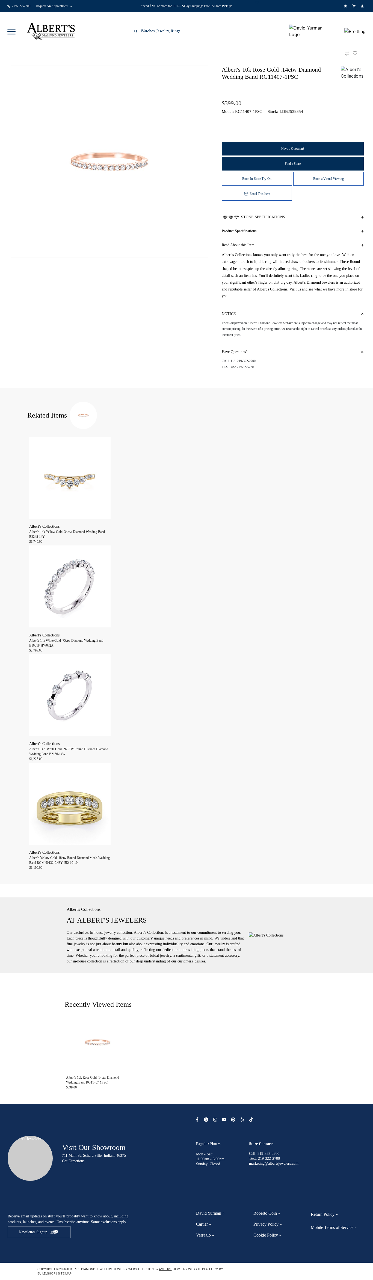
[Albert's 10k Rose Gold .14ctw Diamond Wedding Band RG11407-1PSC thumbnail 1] (109, 161)
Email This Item (260, 194)
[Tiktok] (252, 1119)
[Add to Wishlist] (358, 53)
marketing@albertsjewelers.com (273, 1163)
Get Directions (73, 1161)
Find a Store (293, 164)
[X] (207, 1119)
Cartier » (203, 1224)
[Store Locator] (258, 2)
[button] (11, 31)
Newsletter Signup (33, 1232)
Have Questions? (234, 352)
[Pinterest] (234, 1119)
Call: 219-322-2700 (264, 1154)
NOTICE (229, 314)
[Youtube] (225, 1119)
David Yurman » (210, 1213)
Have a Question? (292, 149)
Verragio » (205, 1235)
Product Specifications (239, 231)
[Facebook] (198, 1119)
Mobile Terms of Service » (334, 1227)
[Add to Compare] (347, 53)
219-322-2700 (246, 361)
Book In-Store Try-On (256, 179)
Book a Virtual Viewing (328, 179)
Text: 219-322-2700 (264, 1158)
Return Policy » (324, 1214)
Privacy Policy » (267, 1224)
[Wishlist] (346, 6)
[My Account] (363, 6)
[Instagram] (216, 1119)
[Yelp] (243, 1119)
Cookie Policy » (267, 1235)
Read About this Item (238, 245)
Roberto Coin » (266, 1213)
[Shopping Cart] (354, 6)
